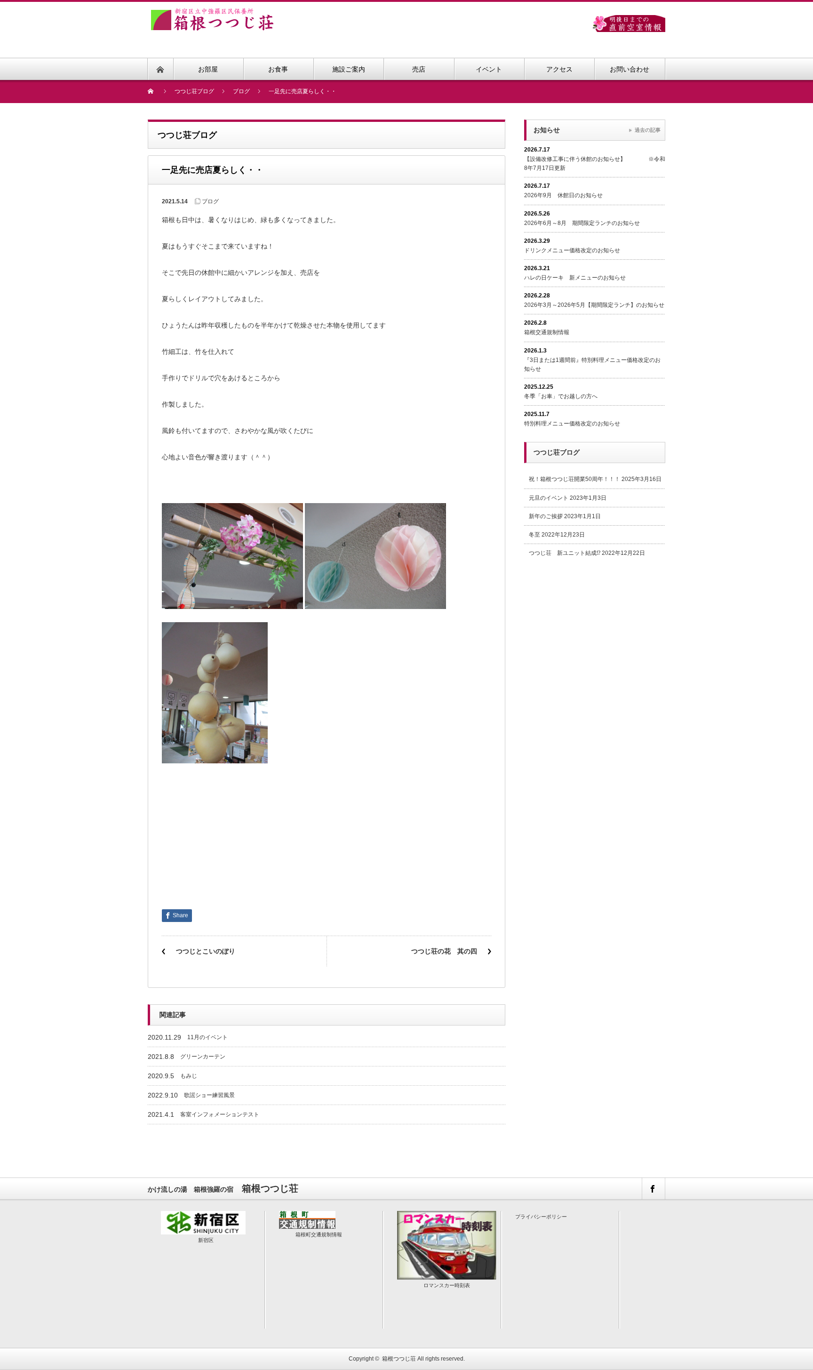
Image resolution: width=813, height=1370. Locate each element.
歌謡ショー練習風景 (209, 1095)
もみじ (188, 1076)
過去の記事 (648, 130)
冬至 (534, 534)
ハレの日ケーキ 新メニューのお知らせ (575, 277)
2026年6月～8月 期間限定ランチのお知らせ (582, 223)
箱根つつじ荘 (399, 1358)
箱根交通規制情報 (546, 332)
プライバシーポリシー (541, 1216)
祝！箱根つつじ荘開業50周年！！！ (574, 479)
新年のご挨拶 (546, 516)
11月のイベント (207, 1037)
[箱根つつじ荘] (212, 13)
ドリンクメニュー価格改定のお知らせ (572, 250)
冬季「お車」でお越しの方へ (561, 396)
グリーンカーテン (202, 1056)
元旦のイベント (548, 498)
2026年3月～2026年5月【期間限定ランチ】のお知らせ (594, 305)
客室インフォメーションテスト (219, 1114)
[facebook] (653, 1188)
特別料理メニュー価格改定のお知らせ (572, 423)
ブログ (210, 201)
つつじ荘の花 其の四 (444, 951)
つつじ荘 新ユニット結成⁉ (564, 553)
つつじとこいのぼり (205, 951)
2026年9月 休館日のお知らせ (563, 195)
